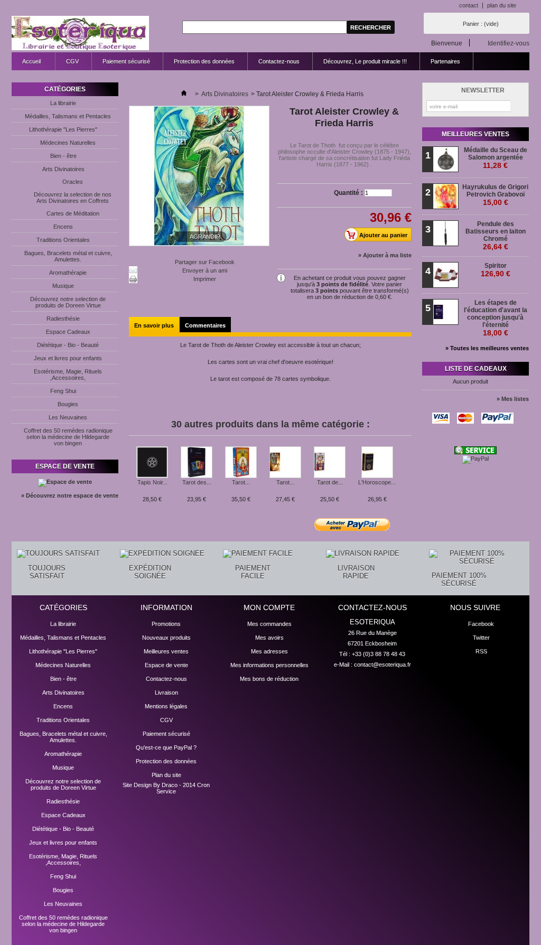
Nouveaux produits (166, 637)
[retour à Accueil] (184, 94)
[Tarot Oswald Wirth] (241, 462)
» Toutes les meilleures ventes (487, 348)
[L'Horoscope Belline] (377, 462)
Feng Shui (63, 391)
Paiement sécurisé (126, 61)
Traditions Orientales (63, 240)
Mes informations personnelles (269, 665)
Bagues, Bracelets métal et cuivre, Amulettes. (68, 256)
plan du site (501, 5)
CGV (72, 61)
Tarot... (241, 482)
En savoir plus (154, 325)
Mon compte (269, 607)
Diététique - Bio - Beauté (68, 345)
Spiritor (495, 270)
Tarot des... (196, 482)
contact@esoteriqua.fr (382, 664)
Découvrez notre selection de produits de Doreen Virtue (68, 302)
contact (468, 5)
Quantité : (348, 193)
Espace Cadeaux (68, 332)
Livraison (166, 692)
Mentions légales (166, 706)
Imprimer (204, 279)
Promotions (166, 624)
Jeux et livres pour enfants (68, 358)
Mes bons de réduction (269, 679)
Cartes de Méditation (72, 213)
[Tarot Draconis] (285, 462)
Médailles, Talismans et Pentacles (68, 116)
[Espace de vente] (65, 482)
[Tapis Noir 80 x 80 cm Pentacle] (152, 462)
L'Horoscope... (377, 482)
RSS (481, 651)
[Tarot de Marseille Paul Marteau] (330, 462)
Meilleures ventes (475, 134)
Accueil (26, 64)
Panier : (481, 24)
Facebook (481, 624)
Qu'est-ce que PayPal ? (166, 747)
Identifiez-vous (508, 43)
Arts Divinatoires (63, 169)
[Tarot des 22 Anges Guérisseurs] (196, 462)
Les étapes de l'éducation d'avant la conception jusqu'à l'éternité (495, 318)
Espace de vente (65, 466)
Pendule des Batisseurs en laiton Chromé (495, 235)
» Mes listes (513, 399)
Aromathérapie (68, 272)
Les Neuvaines (68, 417)
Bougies (68, 404)
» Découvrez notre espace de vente (69, 495)
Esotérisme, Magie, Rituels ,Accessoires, (68, 374)
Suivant (407, 467)
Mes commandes (269, 624)
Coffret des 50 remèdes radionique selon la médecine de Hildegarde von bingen (68, 436)
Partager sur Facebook (205, 262)
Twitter (481, 637)
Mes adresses (269, 651)
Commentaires (205, 325)
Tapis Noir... (152, 482)
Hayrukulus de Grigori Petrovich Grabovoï (495, 195)
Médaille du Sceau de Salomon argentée (495, 158)
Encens (63, 226)
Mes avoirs (269, 637)
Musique (63, 286)
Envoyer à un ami (204, 270)
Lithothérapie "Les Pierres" (63, 129)
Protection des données (204, 61)
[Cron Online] (475, 452)
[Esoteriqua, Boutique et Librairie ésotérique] (80, 33)
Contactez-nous (279, 61)
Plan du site (166, 775)
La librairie (63, 103)
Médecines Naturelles (68, 142)
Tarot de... (330, 482)
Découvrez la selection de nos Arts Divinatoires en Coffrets (72, 197)
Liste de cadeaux (476, 368)
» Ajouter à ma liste (385, 255)
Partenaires (445, 61)
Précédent (131, 467)
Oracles (72, 182)
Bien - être (63, 156)
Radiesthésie (63, 318)
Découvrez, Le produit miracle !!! (365, 61)
